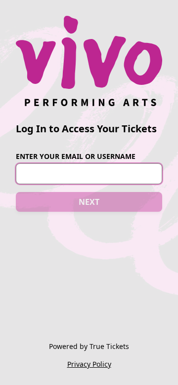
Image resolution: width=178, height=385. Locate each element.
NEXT (89, 201)
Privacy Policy (89, 364)
